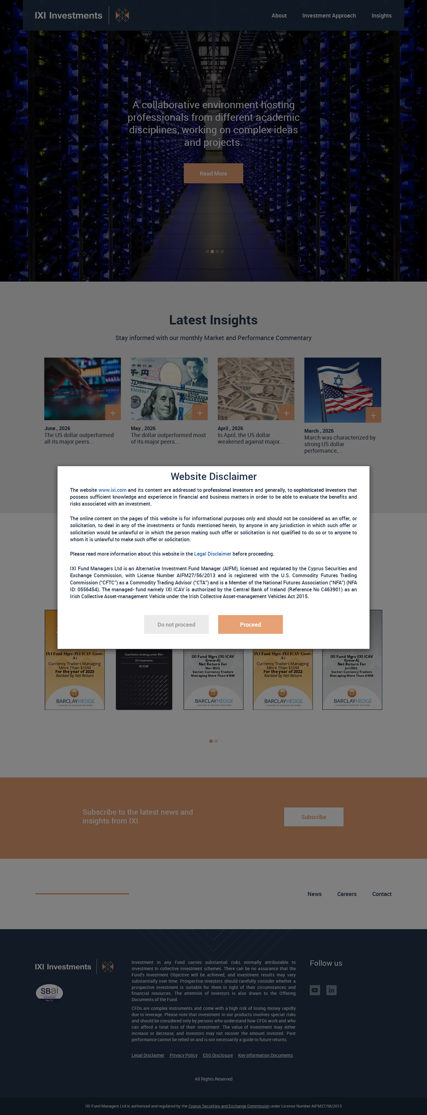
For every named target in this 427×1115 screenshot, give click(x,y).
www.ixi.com (112, 489)
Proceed (250, 624)
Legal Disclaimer (212, 553)
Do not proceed (176, 624)
